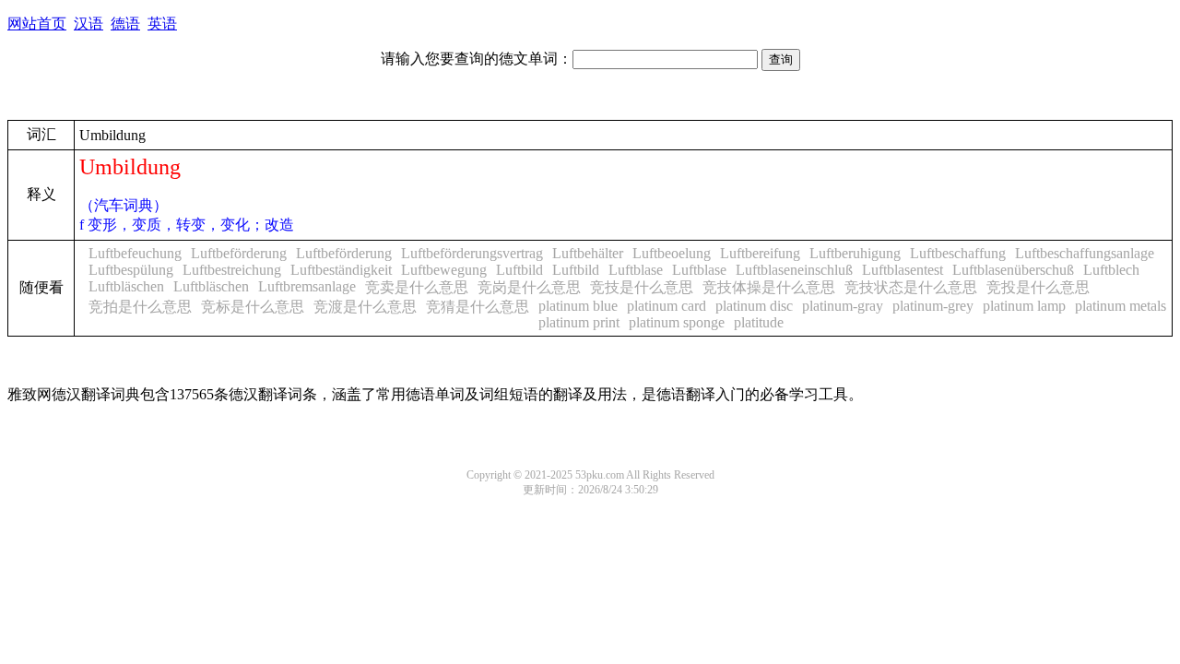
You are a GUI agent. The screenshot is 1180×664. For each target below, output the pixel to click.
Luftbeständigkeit (341, 270)
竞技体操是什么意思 (768, 287)
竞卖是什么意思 (416, 287)
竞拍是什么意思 (140, 306)
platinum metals (1120, 306)
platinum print (579, 322)
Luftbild (519, 270)
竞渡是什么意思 (365, 306)
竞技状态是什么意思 (910, 287)
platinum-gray (842, 306)
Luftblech (1111, 270)
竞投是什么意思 (1038, 287)
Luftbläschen (126, 286)
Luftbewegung (444, 270)
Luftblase (635, 270)
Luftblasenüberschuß (1013, 270)
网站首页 (36, 23)
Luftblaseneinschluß (794, 270)
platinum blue (578, 306)
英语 (162, 23)
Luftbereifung (760, 253)
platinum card (666, 306)
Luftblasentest (902, 270)
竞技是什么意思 (641, 287)
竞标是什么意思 (252, 306)
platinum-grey (933, 306)
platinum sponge (677, 322)
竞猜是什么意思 (477, 306)
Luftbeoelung (671, 253)
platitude (759, 322)
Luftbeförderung (239, 253)
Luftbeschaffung (958, 253)
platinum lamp (1024, 306)
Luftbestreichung (232, 270)
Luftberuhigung (855, 253)
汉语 (88, 23)
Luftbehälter (587, 253)
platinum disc (754, 306)
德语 (125, 23)
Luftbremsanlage (307, 286)
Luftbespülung (130, 270)
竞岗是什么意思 (529, 287)
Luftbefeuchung (135, 253)
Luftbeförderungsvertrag (472, 253)
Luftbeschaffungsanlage (1084, 253)
